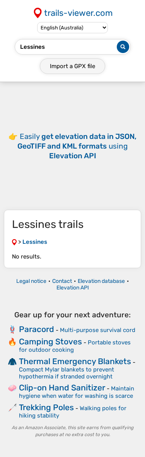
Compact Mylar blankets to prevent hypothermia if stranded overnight (66, 373)
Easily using (76, 146)
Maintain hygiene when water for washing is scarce (76, 392)
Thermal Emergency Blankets (75, 361)
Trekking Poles (46, 407)
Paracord (36, 329)
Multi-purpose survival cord (97, 330)
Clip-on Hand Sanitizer (62, 387)
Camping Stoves (50, 341)
